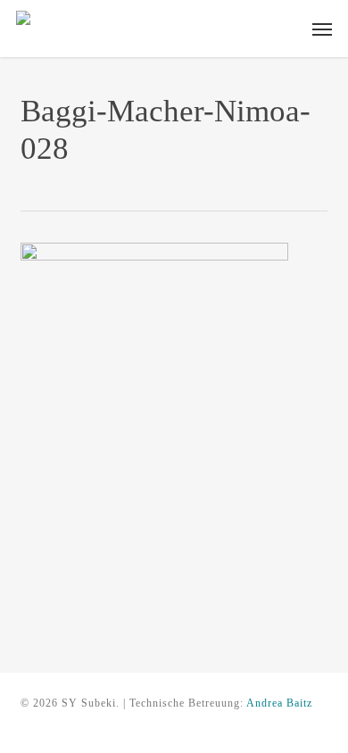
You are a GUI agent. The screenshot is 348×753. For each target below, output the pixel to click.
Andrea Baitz (279, 703)
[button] (322, 28)
